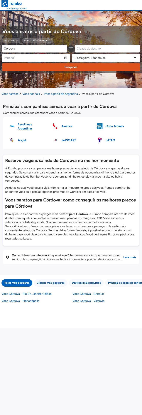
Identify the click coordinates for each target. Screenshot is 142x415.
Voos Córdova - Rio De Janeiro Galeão (26, 294)
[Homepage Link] (14, 3)
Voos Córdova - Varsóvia (88, 301)
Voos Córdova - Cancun (88, 294)
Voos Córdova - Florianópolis (20, 301)
